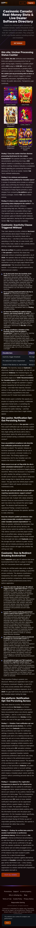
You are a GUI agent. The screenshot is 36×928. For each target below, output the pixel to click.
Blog (25, 895)
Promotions (8, 891)
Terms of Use (7, 899)
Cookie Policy (17, 899)
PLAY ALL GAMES (11, 875)
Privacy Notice (28, 899)
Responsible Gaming (18, 902)
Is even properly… (26, 891)
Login (22, 3)
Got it (7, 922)
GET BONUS (18, 43)
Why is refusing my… (16, 895)
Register (30, 3)
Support (16, 891)
